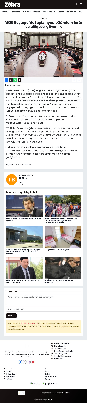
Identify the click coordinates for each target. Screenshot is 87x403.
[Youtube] (33, 362)
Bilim (47, 371)
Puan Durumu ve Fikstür (64, 351)
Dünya (61, 12)
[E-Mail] (21, 183)
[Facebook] (20, 362)
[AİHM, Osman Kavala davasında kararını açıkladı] (24, 206)
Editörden (71, 12)
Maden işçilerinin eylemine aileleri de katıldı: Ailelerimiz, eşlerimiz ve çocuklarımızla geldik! (61, 220)
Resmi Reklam (49, 12)
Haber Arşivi (59, 358)
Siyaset (36, 12)
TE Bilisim (23, 178)
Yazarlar (5, 12)
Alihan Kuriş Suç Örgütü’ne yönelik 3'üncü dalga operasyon (24, 281)
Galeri (47, 374)
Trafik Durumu (60, 348)
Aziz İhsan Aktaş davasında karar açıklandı (59, 281)
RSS (22, 392)
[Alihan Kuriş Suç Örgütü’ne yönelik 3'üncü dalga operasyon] (24, 268)
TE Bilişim (49, 400)
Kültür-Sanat (11, 374)
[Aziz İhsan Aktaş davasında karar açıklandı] (63, 268)
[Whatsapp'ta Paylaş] (15, 80)
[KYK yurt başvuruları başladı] (63, 237)
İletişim (9, 379)
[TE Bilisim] (11, 179)
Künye (47, 379)
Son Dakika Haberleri (62, 356)
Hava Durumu (60, 346)
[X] (25, 362)
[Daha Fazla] (19, 80)
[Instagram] (29, 362)
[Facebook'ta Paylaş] (6, 80)
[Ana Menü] (81, 4)
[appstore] (36, 383)
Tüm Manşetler (60, 353)
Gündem (26, 12)
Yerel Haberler (51, 376)
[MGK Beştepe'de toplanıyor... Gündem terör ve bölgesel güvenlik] (43, 54)
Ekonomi (16, 12)
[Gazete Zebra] (12, 4)
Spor (81, 12)
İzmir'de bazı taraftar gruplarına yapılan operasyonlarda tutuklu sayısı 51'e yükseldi (24, 251)
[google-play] (49, 383)
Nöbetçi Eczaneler (62, 343)
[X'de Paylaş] (11, 80)
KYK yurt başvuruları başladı (57, 249)
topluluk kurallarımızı (29, 323)
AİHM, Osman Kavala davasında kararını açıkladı (23, 219)
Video (8, 371)
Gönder (11, 315)
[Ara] (77, 4)
